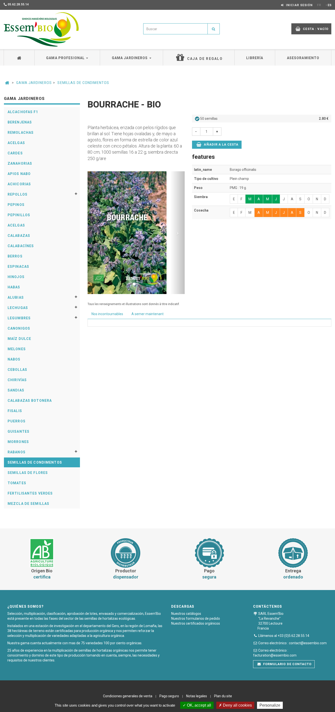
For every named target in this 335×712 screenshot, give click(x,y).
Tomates (17, 483)
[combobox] (175, 28)
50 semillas (263, 119)
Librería (254, 58)
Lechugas (18, 308)
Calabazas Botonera (30, 401)
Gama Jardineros (34, 83)
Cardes (15, 153)
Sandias (16, 390)
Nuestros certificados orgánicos (195, 623)
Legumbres (19, 318)
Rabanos (17, 452)
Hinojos (16, 277)
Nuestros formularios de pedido (195, 618)
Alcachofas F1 (23, 112)
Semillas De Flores (28, 473)
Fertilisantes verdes (30, 493)
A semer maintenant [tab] (147, 314)
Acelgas (16, 143)
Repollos (17, 194)
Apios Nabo (19, 174)
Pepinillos (19, 215)
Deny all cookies (237, 705)
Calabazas (19, 236)
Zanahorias (20, 163)
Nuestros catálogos (186, 614)
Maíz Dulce (19, 339)
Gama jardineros (130, 58)
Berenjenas (20, 122)
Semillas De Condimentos (83, 83)
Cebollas (17, 370)
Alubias (16, 297)
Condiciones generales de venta (127, 696)
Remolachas (21, 132)
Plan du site (223, 696)
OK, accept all (198, 705)
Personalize (269, 705)
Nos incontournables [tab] (107, 314)
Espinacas (18, 267)
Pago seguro (169, 696)
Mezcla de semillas (28, 504)
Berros (15, 256)
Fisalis (15, 411)
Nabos (14, 359)
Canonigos (19, 328)
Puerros (17, 421)
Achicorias (19, 184)
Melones (17, 349)
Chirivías (17, 380)
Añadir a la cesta (220, 144)
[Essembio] (41, 29)
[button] (95, 232)
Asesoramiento (303, 58)
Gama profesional (66, 58)
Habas (14, 287)
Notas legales (196, 696)
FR (319, 5)
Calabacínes (21, 246)
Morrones (18, 442)
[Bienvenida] (19, 57)
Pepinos (16, 205)
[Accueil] (7, 83)
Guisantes (18, 431)
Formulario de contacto (286, 664)
